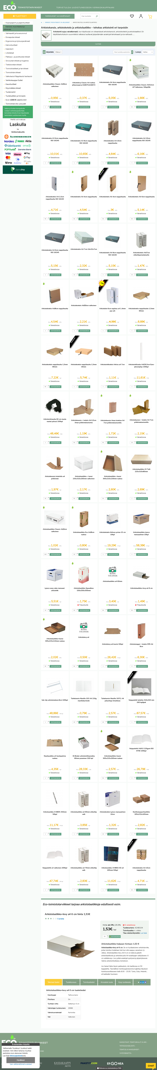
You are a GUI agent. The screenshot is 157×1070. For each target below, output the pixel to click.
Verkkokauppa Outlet (14, 80)
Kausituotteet (10, 84)
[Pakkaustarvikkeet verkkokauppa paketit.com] (89, 1064)
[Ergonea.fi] (115, 1064)
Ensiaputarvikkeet (12, 37)
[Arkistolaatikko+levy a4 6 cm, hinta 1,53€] (72, 945)
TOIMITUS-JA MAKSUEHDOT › (130, 1050)
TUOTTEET (21, 16)
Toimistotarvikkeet (13, 72)
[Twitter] (143, 982)
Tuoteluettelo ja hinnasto (16, 96)
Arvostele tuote (107, 982)
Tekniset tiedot (53, 982)
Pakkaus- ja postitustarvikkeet (17, 57)
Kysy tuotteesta (124, 982)
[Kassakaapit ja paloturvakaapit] (62, 1065)
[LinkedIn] (141, 982)
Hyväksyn (21, 1060)
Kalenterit (9, 49)
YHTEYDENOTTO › (126, 1053)
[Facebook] (145, 982)
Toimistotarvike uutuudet (15, 104)
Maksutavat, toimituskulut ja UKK (110, 1068)
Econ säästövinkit (16, 100)
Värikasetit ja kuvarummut (16, 33)
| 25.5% (114, 925)
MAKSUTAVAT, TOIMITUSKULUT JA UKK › (133, 1042)
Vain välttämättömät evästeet (21, 1064)
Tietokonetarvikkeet (13, 64)
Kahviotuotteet (11, 45)
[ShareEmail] (139, 982)
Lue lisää (143, 933)
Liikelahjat (9, 53)
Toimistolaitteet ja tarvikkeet (16, 68)
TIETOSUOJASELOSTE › (127, 1046)
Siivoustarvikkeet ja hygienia (17, 60)
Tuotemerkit (10, 92)
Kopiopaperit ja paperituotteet (17, 23)
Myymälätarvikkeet (13, 88)
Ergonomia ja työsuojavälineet (17, 41)
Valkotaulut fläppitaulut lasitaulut (18, 76)
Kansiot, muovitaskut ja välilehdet (13, 28)
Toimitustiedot (88, 982)
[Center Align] (44, 52)
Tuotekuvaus (71, 982)
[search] (97, 15)
